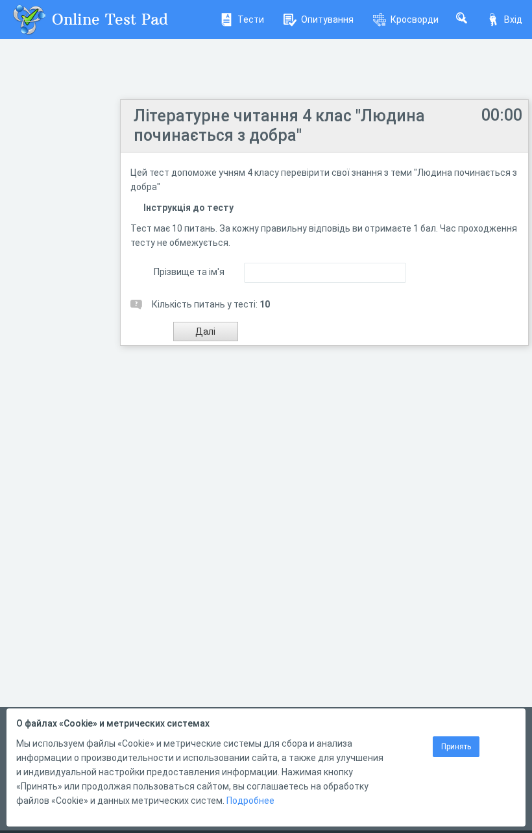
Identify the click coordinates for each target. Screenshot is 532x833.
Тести (250, 19)
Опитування (327, 19)
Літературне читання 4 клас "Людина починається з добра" (279, 125)
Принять (456, 746)
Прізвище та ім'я (189, 272)
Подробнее (250, 800)
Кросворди (415, 19)
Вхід (513, 19)
